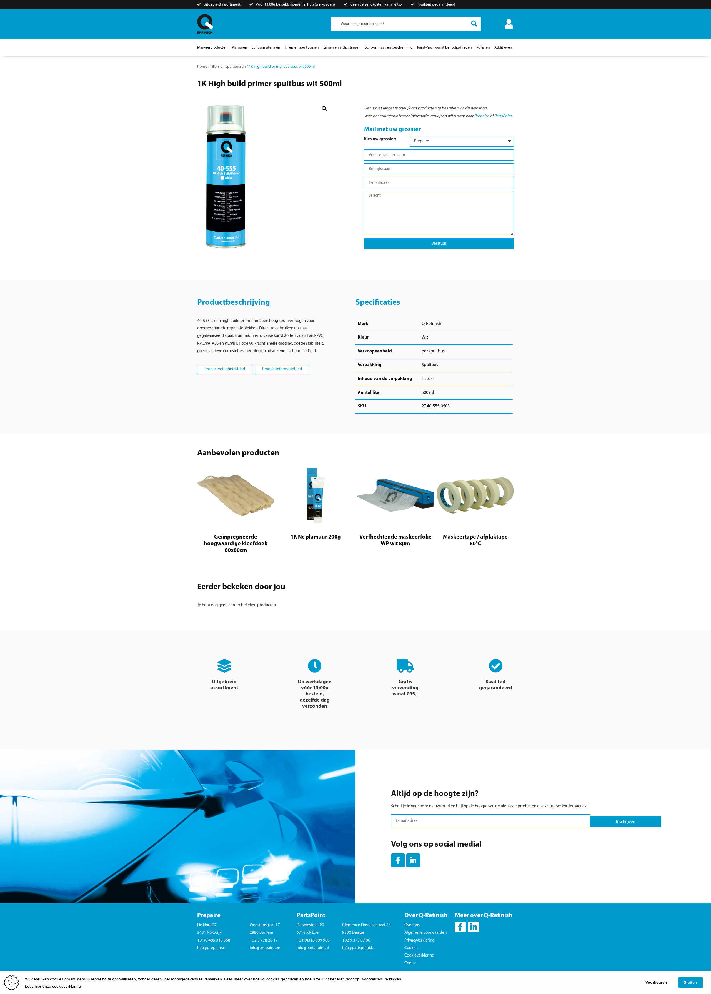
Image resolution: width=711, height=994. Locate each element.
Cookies (411, 948)
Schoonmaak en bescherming (389, 47)
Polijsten (483, 47)
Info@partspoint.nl (313, 948)
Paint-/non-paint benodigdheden (444, 47)
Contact (411, 963)
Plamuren (239, 47)
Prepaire (481, 116)
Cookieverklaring (419, 955)
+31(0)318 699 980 (313, 940)
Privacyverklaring (419, 940)
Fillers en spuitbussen (302, 47)
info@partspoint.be (359, 948)
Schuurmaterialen (266, 47)
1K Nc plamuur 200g (316, 537)
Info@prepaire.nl (211, 948)
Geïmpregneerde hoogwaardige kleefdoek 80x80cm (235, 543)
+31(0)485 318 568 (213, 940)
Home (202, 67)
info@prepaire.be (265, 948)
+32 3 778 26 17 (264, 940)
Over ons (412, 925)
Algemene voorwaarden (425, 933)
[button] (324, 109)
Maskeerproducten (212, 47)
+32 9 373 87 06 (356, 940)
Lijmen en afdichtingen (341, 47)
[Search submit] (474, 24)
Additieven (503, 47)
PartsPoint (503, 116)
